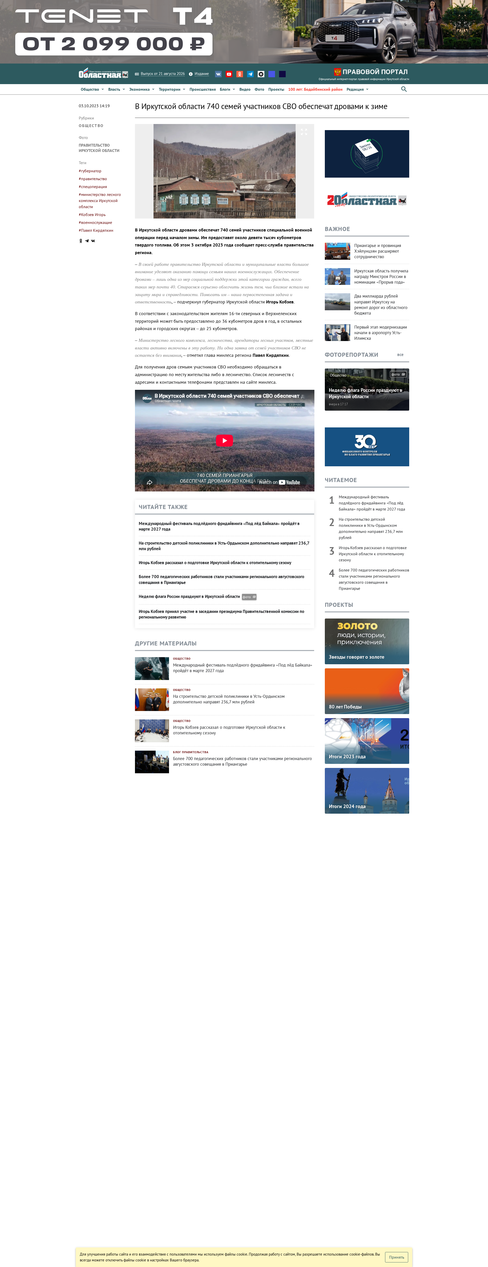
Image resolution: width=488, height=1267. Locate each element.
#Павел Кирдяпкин (96, 230)
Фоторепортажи (351, 355)
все (401, 354)
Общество (91, 125)
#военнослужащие (95, 222)
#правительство (93, 178)
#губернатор (90, 170)
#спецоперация (93, 186)
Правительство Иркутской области (99, 148)
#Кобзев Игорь (92, 214)
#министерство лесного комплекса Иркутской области (100, 200)
